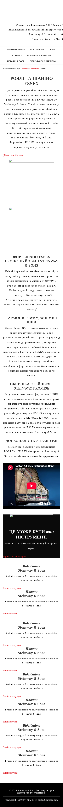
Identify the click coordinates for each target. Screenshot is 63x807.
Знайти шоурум (12, 587)
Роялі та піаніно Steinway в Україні (31, 10)
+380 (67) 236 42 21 (26, 800)
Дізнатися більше (13, 155)
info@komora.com (48, 800)
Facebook (10, 800)
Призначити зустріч (14, 556)
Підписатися (10, 613)
